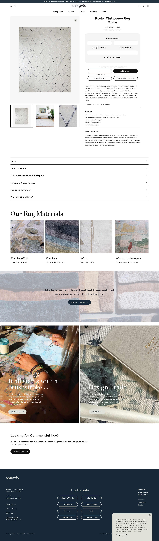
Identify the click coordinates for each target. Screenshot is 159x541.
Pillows (93, 11)
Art (104, 11)
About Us (142, 489)
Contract (142, 502)
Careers (141, 500)
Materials (67, 517)
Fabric (71, 11)
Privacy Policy (136, 531)
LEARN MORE (18, 451)
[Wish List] (139, 6)
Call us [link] (9, 504)
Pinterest (21, 534)
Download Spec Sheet (124, 78)
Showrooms (143, 492)
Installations (91, 517)
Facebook (31, 534)
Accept (121, 536)
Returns (67, 511)
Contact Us (142, 495)
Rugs (82, 11)
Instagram (10, 534)
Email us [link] (10, 509)
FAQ (91, 511)
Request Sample (99, 78)
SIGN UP (95, 412)
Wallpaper (58, 11)
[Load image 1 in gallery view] (21, 116)
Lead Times (91, 504)
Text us (9, 513)
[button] (11, 6)
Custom (141, 505)
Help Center (91, 498)
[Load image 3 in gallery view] (68, 116)
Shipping (68, 504)
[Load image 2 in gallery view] (45, 116)
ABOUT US (15, 412)
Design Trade (67, 498)
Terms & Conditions (107, 534)
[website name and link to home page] (79, 5)
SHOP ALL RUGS (78, 302)
